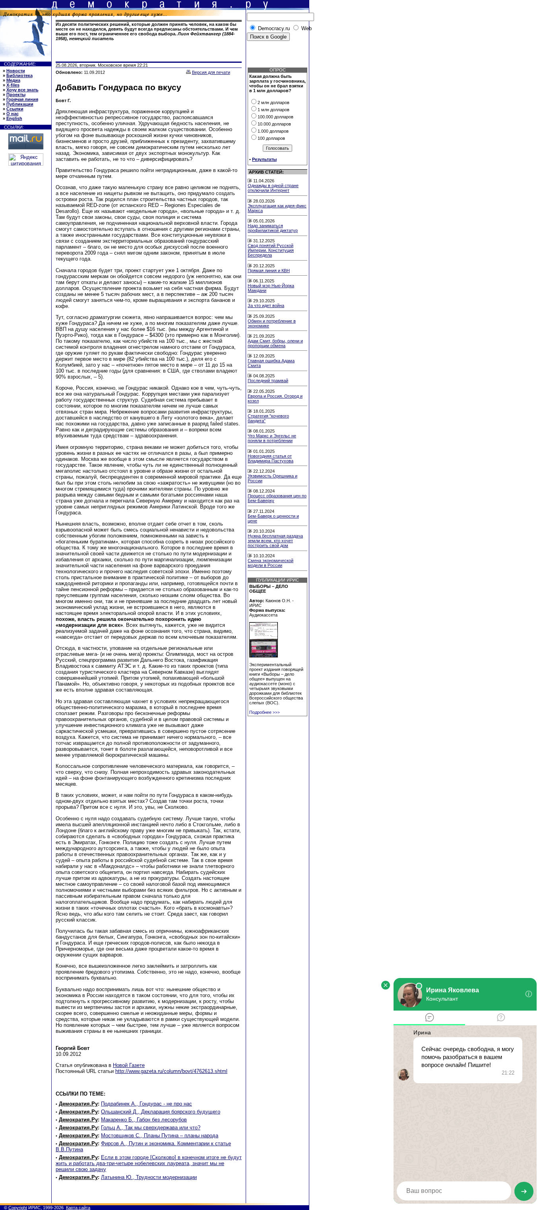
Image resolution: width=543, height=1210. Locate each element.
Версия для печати (211, 72)
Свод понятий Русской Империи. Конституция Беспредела (271, 250)
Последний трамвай (268, 380)
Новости (15, 70)
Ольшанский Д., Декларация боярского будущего (160, 1112)
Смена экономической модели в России (270, 563)
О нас (12, 113)
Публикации (19, 104)
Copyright (17, 1207)
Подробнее (264, 712)
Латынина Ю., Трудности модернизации (149, 1177)
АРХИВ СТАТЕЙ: (266, 172)
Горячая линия (22, 99)
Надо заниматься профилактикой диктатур (273, 228)
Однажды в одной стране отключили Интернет (273, 188)
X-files (12, 85)
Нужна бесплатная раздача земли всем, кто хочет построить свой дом (275, 540)
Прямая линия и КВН (269, 270)
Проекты (15, 94)
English (14, 118)
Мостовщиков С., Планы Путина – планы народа (159, 1135)
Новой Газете (129, 1065)
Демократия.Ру (78, 1104)
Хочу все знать (22, 89)
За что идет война (266, 305)
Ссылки (14, 108)
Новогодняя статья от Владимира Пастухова (270, 458)
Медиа (13, 80)
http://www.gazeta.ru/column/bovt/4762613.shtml (171, 1071)
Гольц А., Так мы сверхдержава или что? (150, 1128)
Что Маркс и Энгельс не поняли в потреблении (272, 438)
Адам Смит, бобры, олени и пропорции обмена (275, 343)
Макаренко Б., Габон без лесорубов (144, 1120)
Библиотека (19, 75)
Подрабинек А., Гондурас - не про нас (146, 1104)
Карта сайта (78, 1207)
